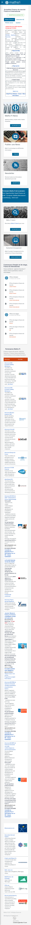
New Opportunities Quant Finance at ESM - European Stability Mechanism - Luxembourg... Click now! (14, 195)
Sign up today (16, 50)
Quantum (18, 22)
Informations (8, 678)
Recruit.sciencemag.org (10, 895)
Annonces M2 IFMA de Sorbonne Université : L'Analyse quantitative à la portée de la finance (10, 685)
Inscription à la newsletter (16, 15)
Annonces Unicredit (9, 429)
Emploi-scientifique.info (10, 858)
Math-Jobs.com (9, 870)
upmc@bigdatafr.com (10, 545)
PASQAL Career (9, 22)
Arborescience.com (9, 828)
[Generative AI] (20, 19)
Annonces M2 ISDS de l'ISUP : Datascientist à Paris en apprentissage (10, 497)
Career (20, 93)
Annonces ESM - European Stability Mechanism (9, 364)
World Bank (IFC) (9, 479)
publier (16, 154)
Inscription (16, 183)
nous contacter (16, 257)
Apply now (15, 91)
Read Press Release (12, 93)
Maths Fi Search (15, 223)
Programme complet (10, 677)
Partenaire (5, 191)
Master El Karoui (9, 19)
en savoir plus (16, 125)
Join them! (10, 384)
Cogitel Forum (14, 915)
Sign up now (16, 66)
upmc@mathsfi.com (10, 728)
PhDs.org (7, 885)
